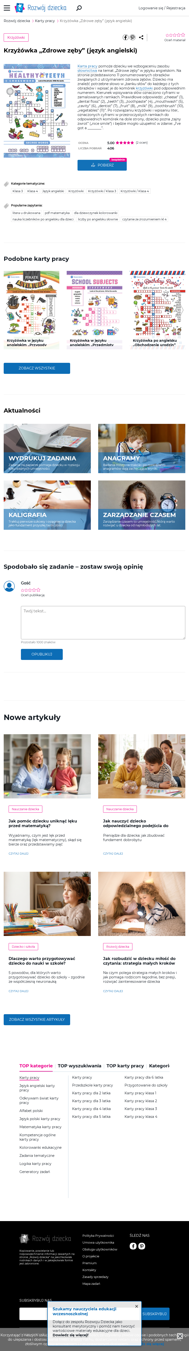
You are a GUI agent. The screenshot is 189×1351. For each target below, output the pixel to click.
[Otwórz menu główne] (7, 8)
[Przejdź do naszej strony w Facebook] (133, 1246)
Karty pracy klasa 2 (141, 1101)
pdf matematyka (57, 213)
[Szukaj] (79, 8)
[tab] (37, 1067)
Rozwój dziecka (117, 946)
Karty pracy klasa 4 (141, 1117)
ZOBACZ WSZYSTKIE (37, 368)
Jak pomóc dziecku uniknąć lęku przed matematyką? (43, 823)
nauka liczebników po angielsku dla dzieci (43, 219)
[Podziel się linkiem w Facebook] (125, 37)
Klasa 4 (32, 191)
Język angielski (53, 191)
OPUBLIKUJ (42, 654)
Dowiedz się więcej (146, 1344)
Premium (89, 1263)
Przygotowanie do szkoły (146, 1085)
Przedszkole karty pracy (92, 1085)
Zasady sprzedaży (95, 1277)
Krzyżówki (16, 37)
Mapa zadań (91, 1284)
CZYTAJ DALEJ (19, 853)
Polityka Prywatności (98, 1235)
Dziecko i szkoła (23, 946)
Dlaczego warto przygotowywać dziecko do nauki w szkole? (42, 961)
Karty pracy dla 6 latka (144, 1077)
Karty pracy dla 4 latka (91, 1109)
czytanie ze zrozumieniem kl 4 (144, 219)
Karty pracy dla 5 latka (91, 1117)
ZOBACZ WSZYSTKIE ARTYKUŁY (37, 1019)
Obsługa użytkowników (99, 1249)
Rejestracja (175, 8)
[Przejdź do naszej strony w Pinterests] (141, 1246)
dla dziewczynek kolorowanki (95, 213)
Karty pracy (82, 1077)
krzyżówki (144, 88)
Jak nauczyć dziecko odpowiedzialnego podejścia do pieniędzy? (135, 826)
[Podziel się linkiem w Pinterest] (132, 37)
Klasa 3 (18, 191)
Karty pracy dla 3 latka (91, 1101)
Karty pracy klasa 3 (141, 1109)
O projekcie (90, 1256)
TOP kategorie (36, 1066)
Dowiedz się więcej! (70, 1335)
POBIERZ (106, 165)
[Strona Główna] (42, 7)
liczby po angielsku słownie (98, 219)
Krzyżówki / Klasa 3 (102, 191)
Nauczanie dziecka (25, 809)
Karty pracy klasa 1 (140, 1093)
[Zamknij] (180, 1336)
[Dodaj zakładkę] (141, 37)
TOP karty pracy (125, 1066)
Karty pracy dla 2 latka (91, 1093)
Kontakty (89, 1270)
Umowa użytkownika (98, 1242)
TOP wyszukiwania (79, 1066)
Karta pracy (87, 66)
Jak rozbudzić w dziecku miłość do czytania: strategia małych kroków (139, 961)
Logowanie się (151, 8)
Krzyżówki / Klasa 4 (135, 191)
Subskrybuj (154, 1314)
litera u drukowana (26, 213)
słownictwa (87, 70)
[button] (7, 310)
